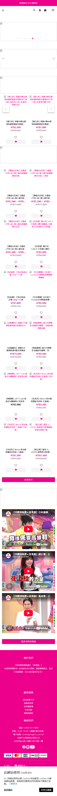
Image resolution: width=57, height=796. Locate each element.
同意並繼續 (46, 789)
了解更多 (13, 783)
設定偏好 (8, 789)
